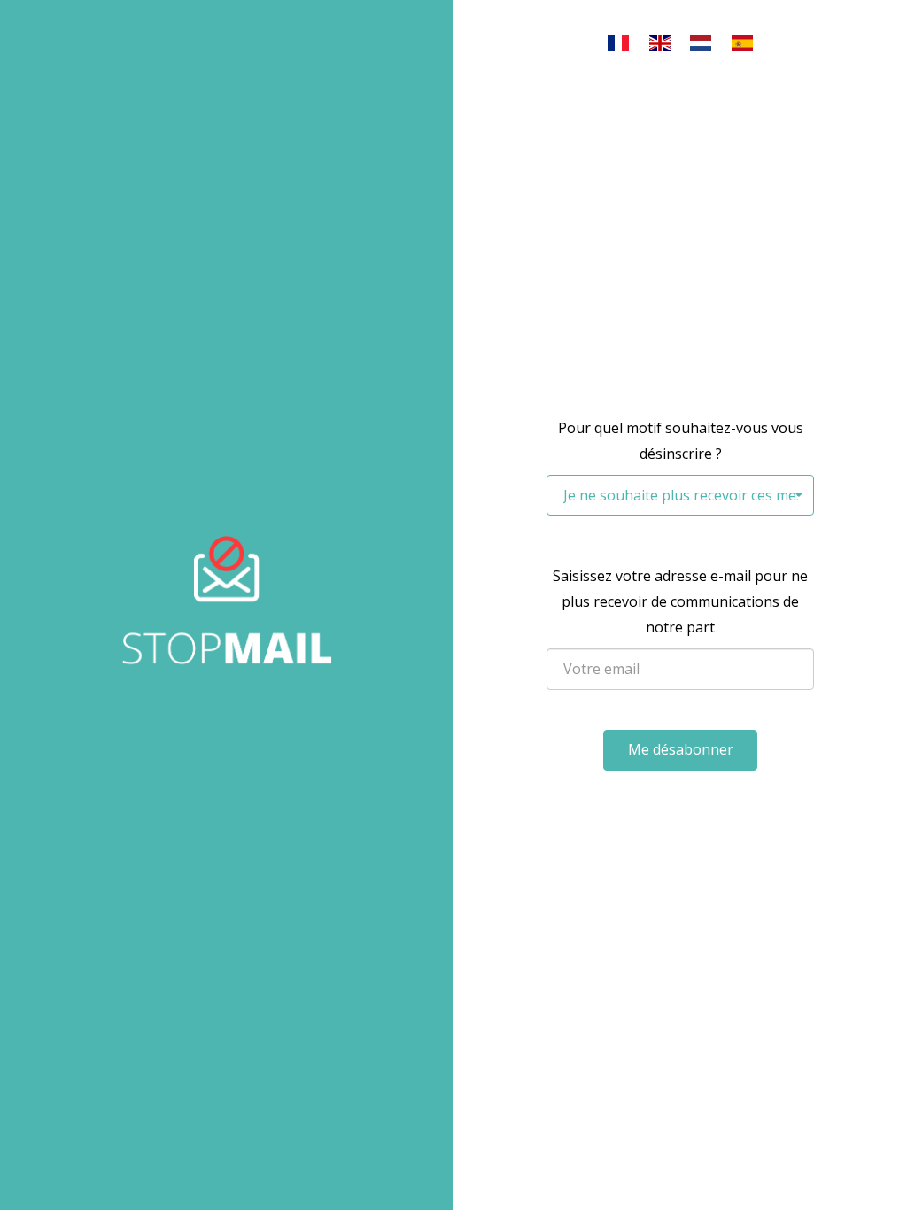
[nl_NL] (701, 43)
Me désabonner (680, 749)
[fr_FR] (618, 43)
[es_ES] (742, 43)
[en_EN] (659, 43)
